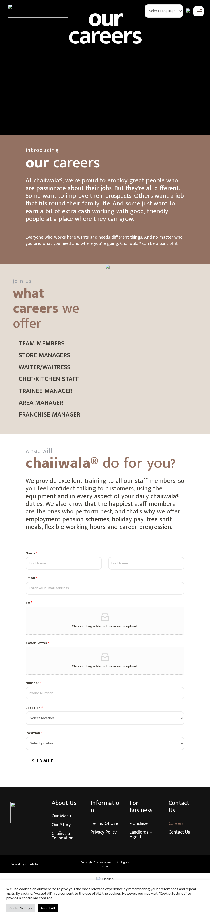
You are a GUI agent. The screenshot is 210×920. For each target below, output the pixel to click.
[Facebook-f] (165, 864)
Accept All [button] (48, 908)
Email (31, 578)
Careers (176, 823)
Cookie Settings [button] (20, 908)
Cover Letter (37, 643)
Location (34, 708)
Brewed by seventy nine (25, 864)
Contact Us (179, 832)
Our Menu (61, 816)
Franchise (139, 823)
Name (31, 553)
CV (29, 603)
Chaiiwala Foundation (63, 836)
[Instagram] (179, 864)
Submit (43, 761)
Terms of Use (104, 823)
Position (34, 733)
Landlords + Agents (141, 834)
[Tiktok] (193, 864)
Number (33, 683)
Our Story (61, 825)
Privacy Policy (104, 832)
